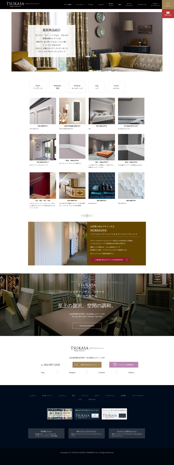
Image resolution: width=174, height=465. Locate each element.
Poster (116, 87)
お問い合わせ (92, 399)
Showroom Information (87, 326)
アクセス (90, 4)
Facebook (102, 372)
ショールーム (79, 4)
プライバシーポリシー (138, 395)
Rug (96, 87)
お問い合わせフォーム (89, 365)
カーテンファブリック (129, 4)
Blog (42, 372)
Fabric (38, 87)
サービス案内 (67, 4)
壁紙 (119, 4)
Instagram (72, 372)
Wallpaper (57, 87)
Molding (77, 87)
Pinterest (131, 372)
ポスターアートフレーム (155, 4)
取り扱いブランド (111, 4)
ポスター (97, 395)
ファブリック (84, 395)
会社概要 (123, 395)
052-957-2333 (80, 317)
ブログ (80, 399)
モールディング (142, 4)
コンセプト (101, 4)
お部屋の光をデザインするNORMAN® (109, 260)
